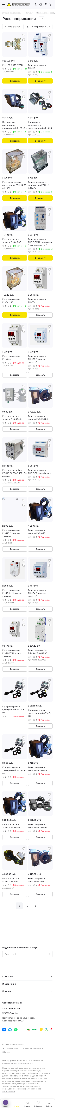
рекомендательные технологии (17, 1063)
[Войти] (45, 4)
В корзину (15, 81)
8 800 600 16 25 (10, 1008)
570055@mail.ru (10, 1013)
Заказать (40, 315)
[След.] (35, 905)
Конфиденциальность (33, 1048)
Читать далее (8, 1091)
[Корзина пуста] (51, 4)
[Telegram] (10, 1029)
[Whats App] (16, 1029)
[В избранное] (23, 35)
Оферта (6, 1052)
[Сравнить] (23, 40)
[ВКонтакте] (4, 1029)
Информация (9, 984)
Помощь (6, 991)
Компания (7, 976)
